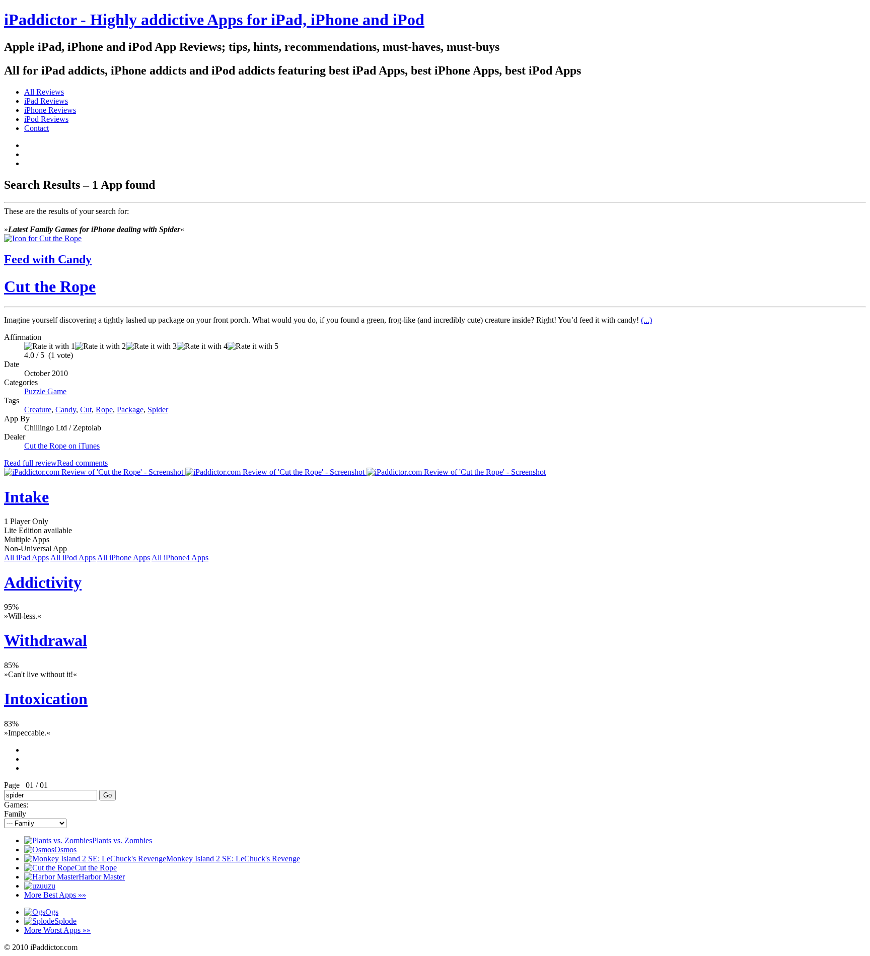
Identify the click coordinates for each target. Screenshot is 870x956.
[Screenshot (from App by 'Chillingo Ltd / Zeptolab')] (94, 472)
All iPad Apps (26, 557)
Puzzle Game (45, 391)
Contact (36, 128)
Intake (26, 497)
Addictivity (43, 582)
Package (130, 409)
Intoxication (46, 699)
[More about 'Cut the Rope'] (43, 238)
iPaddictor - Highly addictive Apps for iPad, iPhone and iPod (214, 20)
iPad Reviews (46, 101)
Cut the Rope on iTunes (62, 446)
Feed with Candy (48, 259)
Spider (158, 409)
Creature (37, 409)
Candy (65, 409)
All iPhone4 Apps (180, 557)
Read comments (82, 463)
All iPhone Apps (123, 557)
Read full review (30, 463)
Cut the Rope (50, 286)
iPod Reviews (46, 119)
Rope (104, 409)
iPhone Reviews (50, 110)
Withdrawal (45, 640)
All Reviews (44, 92)
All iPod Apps (73, 557)
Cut (86, 409)
